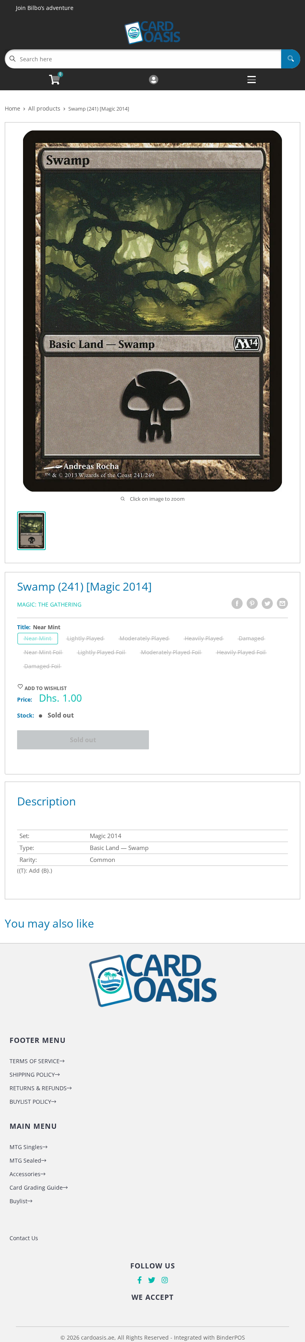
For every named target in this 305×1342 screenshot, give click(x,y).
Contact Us (24, 1238)
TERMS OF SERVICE (35, 1061)
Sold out (83, 739)
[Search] (290, 58)
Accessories (25, 1174)
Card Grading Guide (36, 1187)
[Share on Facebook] (237, 603)
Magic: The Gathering (49, 604)
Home (12, 108)
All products (44, 108)
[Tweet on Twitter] (267, 603)
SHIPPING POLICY (32, 1074)
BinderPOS (230, 1337)
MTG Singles (26, 1147)
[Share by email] (282, 603)
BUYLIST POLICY (30, 1101)
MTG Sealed (25, 1160)
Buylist (18, 1201)
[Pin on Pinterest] (252, 603)
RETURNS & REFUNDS (38, 1088)
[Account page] (153, 80)
